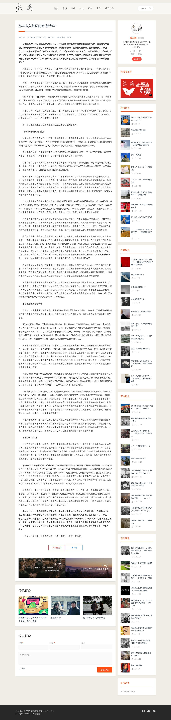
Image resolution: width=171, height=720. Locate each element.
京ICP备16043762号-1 (45, 711)
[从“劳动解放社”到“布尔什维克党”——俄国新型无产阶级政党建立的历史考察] (125, 261)
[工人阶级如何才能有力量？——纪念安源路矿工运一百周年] (125, 433)
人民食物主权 (125, 691)
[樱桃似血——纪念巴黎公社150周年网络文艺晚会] (125, 642)
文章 (132, 54)
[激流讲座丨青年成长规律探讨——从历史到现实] (125, 630)
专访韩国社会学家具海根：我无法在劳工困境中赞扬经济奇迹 (141, 363)
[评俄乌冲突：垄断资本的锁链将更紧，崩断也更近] (125, 194)
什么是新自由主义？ (138, 287)
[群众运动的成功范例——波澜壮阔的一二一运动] (125, 485)
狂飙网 (133, 691)
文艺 (99, 8)
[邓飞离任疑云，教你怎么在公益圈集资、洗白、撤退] (33, 605)
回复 (140, 54)
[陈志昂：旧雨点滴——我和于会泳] (125, 523)
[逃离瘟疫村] (65, 605)
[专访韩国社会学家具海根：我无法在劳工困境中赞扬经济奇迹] (125, 363)
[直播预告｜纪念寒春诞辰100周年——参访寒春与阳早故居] (125, 577)
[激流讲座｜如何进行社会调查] (125, 565)
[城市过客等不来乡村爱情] (97, 605)
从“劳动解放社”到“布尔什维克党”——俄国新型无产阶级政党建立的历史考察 (142, 262)
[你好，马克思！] (125, 157)
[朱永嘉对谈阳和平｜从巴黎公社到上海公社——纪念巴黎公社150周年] (125, 550)
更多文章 (137, 59)
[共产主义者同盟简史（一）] (125, 448)
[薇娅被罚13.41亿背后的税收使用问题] (125, 207)
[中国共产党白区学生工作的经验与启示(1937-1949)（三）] (125, 473)
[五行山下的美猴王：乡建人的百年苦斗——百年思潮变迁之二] (125, 232)
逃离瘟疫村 (56, 617)
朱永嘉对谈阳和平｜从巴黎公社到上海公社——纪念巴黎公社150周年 (141, 550)
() (58, 547)
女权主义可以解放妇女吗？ (141, 348)
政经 (73, 8)
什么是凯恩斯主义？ (138, 299)
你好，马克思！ (137, 155)
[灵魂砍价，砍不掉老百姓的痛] (125, 219)
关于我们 (109, 8)
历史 (90, 8)
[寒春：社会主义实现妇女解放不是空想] (125, 326)
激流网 (62, 37)
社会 (82, 8)
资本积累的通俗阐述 (138, 130)
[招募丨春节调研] (125, 667)
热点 (56, 8)
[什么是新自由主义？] (125, 289)
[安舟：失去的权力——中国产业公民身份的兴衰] (125, 338)
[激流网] (25, 7)
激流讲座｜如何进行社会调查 (141, 563)
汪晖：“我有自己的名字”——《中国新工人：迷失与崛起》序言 (141, 378)
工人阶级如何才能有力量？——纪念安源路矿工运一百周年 (141, 433)
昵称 (21, 642)
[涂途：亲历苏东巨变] (125, 460)
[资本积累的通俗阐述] (125, 132)
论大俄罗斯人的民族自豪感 (141, 311)
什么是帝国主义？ (137, 274)
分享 (75, 547)
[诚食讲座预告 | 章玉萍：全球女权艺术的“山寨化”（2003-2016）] (125, 602)
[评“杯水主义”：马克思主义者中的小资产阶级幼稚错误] (125, 145)
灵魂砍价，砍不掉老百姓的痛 (141, 217)
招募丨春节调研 (137, 665)
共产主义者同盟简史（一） (141, 446)
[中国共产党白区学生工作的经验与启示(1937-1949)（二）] (125, 498)
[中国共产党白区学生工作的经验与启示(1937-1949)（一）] (125, 510)
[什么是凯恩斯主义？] (125, 301)
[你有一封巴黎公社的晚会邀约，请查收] (125, 655)
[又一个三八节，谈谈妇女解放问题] (125, 182)
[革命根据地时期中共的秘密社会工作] (125, 421)
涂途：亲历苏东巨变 (138, 458)
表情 (23, 668)
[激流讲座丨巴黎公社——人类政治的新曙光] (125, 617)
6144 (132, 51)
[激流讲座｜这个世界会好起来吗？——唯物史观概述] (125, 590)
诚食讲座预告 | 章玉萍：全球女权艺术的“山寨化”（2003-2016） (141, 603)
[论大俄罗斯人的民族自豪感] (125, 313)
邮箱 (52, 642)
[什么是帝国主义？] (125, 277)
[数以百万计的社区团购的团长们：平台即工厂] (125, 120)
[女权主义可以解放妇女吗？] (125, 351)
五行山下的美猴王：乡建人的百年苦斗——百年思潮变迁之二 (141, 232)
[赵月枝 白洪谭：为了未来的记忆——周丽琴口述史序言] (125, 408)
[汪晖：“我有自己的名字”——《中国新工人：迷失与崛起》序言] (125, 378)
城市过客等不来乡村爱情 (94, 617)
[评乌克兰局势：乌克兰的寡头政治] (125, 169)
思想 (65, 8)
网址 (83, 642)
